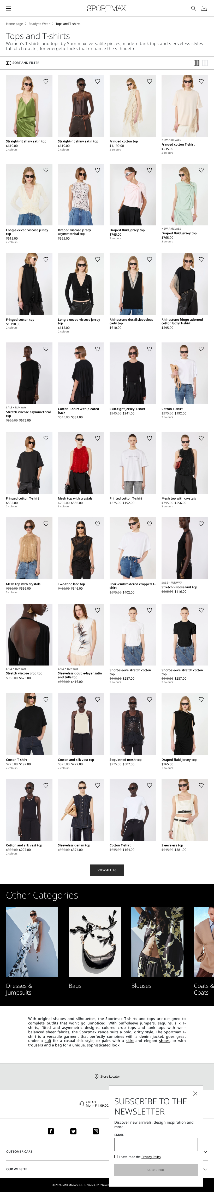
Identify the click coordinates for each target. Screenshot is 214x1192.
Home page (14, 24)
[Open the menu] (8, 8)
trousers (35, 1045)
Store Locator (110, 1076)
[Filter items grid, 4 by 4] (197, 63)
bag (58, 1045)
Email (119, 1135)
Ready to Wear (39, 24)
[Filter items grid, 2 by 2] (205, 63)
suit (48, 1040)
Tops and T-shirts (68, 24)
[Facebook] (51, 1131)
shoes (164, 1040)
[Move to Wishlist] (46, 81)
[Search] (193, 8)
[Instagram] (96, 1131)
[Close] (195, 1093)
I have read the (140, 1157)
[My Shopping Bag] (204, 8)
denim (145, 1036)
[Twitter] (73, 1131)
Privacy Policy (151, 1157)
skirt (130, 1040)
